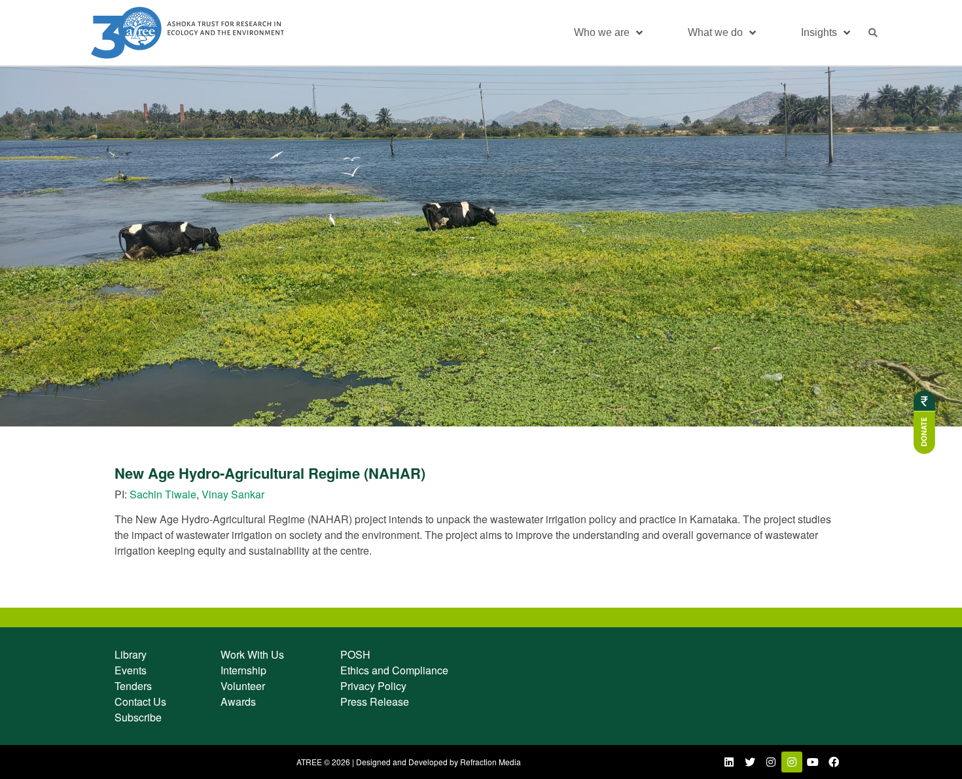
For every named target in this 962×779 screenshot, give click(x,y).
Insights (819, 32)
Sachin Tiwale (163, 494)
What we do (715, 32)
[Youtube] (812, 762)
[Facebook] (833, 762)
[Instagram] (770, 762)
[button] (873, 33)
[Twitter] (749, 762)
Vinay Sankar (233, 494)
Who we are (602, 32)
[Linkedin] (729, 762)
